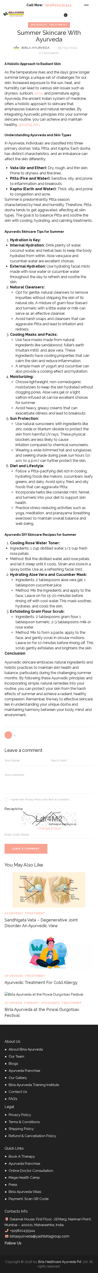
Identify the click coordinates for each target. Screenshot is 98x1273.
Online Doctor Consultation (31, 1171)
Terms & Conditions (24, 1122)
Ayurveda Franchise (24, 1071)
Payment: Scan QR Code (29, 1199)
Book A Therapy (22, 1156)
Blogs (13, 1064)
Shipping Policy (21, 1129)
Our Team (16, 1056)
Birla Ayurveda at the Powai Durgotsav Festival (42, 1012)
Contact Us (18, 1092)
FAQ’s (13, 1099)
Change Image (49, 828)
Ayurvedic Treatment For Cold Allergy (41, 982)
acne (38, 93)
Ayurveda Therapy (22, 1003)
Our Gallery (18, 1078)
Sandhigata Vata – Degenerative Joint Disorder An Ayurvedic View (41, 923)
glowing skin (28, 124)
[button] (10, 735)
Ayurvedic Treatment (49, 24)
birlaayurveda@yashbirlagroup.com (39, 1236)
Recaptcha (14, 809)
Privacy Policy (20, 1115)
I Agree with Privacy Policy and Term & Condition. (40, 799)
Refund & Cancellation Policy (32, 1136)
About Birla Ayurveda (26, 1049)
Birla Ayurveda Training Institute (34, 1085)
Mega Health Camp (24, 1177)
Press (13, 1185)
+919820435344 (58, 5)
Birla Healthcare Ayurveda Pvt (59, 1262)
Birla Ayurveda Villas (25, 1192)
